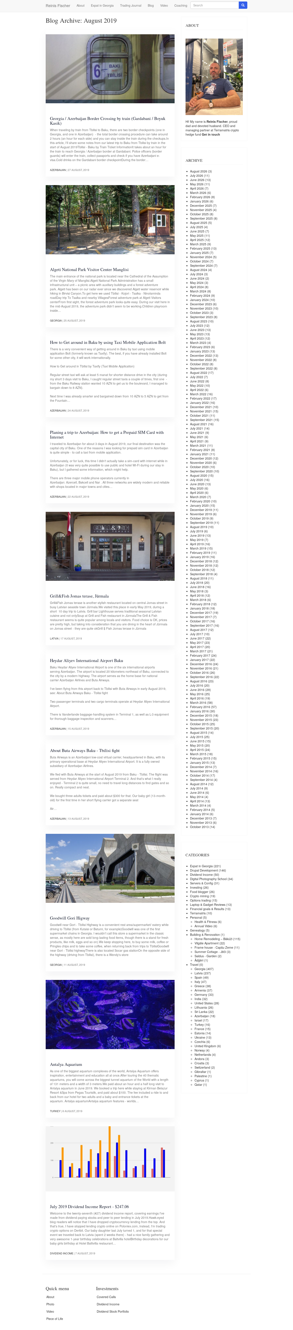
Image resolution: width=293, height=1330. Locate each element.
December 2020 (201, 458)
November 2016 (201, 668)
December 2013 (201, 818)
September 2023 (201, 317)
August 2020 (198, 475)
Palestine (201, 1076)
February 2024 (200, 295)
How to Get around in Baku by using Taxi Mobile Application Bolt (108, 342)
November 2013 (201, 822)
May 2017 (197, 642)
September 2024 (201, 265)
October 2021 (199, 415)
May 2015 (197, 745)
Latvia (54, 638)
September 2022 (201, 368)
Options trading (200, 900)
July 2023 (196, 325)
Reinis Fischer (58, 5)
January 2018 (199, 608)
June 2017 (197, 638)
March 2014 (198, 805)
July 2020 (196, 480)
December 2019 (201, 510)
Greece (200, 986)
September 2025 (201, 218)
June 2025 (197, 231)
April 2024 (197, 287)
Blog (151, 5)
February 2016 (200, 707)
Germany (201, 994)
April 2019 (197, 544)
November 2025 (201, 210)
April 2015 (197, 749)
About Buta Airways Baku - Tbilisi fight (85, 750)
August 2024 (198, 270)
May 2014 (197, 797)
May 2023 (197, 334)
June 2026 (197, 180)
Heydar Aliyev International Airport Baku (86, 660)
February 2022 (200, 398)
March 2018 (198, 600)
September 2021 (201, 420)
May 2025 (197, 235)
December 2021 (201, 407)
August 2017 (198, 630)
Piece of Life (54, 1319)
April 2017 (197, 647)
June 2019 (197, 535)
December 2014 (201, 767)
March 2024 (198, 291)
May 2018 (197, 591)
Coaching (180, 5)
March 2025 (198, 244)
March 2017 (198, 651)
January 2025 (199, 252)
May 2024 (197, 282)
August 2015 (198, 732)
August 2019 (198, 527)
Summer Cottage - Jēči (210, 952)
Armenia (200, 990)
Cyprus (199, 1080)
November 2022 (201, 360)
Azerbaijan (58, 170)
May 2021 (197, 437)
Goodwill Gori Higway (70, 918)
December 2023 (201, 304)
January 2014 (199, 814)
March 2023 (198, 342)
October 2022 (199, 364)
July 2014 (196, 788)
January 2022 (199, 402)
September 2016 (201, 677)
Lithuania (201, 1007)
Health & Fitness (206, 922)
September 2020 (201, 471)
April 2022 (197, 390)
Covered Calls (106, 1297)
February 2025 (200, 248)
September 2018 (201, 574)
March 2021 (198, 445)
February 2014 (200, 809)
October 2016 (199, 672)
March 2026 (198, 192)
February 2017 (200, 655)
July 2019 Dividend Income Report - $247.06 (89, 1206)
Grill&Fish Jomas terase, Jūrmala (79, 596)
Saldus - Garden (206, 956)
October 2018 (199, 570)
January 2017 (199, 660)
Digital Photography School (208, 879)
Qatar (198, 1084)
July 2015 (196, 737)
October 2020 (199, 467)
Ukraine (200, 1037)
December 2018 (201, 561)
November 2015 (201, 719)
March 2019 (198, 548)
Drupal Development (204, 870)
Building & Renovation (205, 934)
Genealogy (197, 930)
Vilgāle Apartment (207, 943)
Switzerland (202, 1067)
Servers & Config (201, 883)
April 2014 (197, 801)
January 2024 (199, 300)
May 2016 (197, 694)
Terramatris (222, 130)
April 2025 (197, 240)
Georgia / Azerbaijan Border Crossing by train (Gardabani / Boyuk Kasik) (107, 120)
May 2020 (197, 488)
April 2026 (197, 188)
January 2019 (199, 557)
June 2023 (197, 330)
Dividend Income (61, 1253)
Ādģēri (199, 960)
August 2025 (198, 222)
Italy (197, 982)
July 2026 (196, 175)
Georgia (56, 320)
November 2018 (201, 565)
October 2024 (199, 261)
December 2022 (201, 355)
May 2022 (197, 385)
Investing (196, 887)
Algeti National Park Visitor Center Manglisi (89, 269)
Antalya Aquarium (66, 1064)
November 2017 (201, 617)
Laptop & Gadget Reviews (207, 904)
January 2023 (199, 351)
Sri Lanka (201, 1011)
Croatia (199, 1063)
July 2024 (196, 274)
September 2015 (201, 728)
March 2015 (198, 754)
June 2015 (197, 741)
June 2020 (197, 484)
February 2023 (200, 347)
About (81, 5)
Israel (198, 1020)
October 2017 (199, 621)
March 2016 (198, 702)
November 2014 (201, 771)
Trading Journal (130, 5)
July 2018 (196, 582)
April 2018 (197, 595)
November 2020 (201, 462)
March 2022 (198, 394)
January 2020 (199, 505)
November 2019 (201, 514)
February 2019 (200, 552)
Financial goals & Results (207, 909)
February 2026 (200, 197)
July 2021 (196, 428)
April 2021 (197, 441)
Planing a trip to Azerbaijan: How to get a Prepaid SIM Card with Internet (107, 434)
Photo (50, 1304)
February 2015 (200, 758)
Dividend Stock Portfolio (113, 1311)
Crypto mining (199, 896)
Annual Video (204, 926)
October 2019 (199, 518)
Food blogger (199, 892)
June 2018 (197, 587)
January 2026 (199, 201)
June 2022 (197, 381)
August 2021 (198, 424)
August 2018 (198, 578)
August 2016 (198, 681)
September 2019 (201, 522)
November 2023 (201, 308)
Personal (196, 917)
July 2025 (196, 227)
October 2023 (199, 312)
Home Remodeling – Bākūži (213, 939)
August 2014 (198, 784)
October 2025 (199, 214)
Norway (200, 1050)
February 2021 (200, 450)
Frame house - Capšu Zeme (214, 947)
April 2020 (197, 492)
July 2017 (196, 634)
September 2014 (201, 779)
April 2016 (197, 698)
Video (164, 5)
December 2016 (201, 664)
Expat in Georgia (102, 5)
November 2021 (201, 411)
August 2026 (198, 171)
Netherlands (203, 1054)
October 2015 (199, 724)
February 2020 (200, 501)
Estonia (200, 1033)
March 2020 (198, 497)
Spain (198, 977)
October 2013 (199, 827)
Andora (199, 1059)
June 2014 (197, 792)
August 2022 (198, 372)
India (198, 999)
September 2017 (201, 625)
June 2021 (197, 432)
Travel (194, 964)
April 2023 (197, 338)
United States (204, 1003)
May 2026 (197, 184)
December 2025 (201, 205)
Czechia (200, 1041)
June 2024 (197, 278)
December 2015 (201, 715)
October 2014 (199, 775)
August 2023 (198, 321)
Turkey (55, 1111)
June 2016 (197, 689)
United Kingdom (205, 1046)
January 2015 (199, 762)
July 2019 (196, 531)
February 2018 (200, 604)
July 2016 (196, 685)
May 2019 (197, 540)
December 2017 (201, 612)
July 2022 (196, 377)
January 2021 (199, 454)
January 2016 (199, 711)
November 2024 (201, 257)
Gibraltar (200, 1071)
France (199, 1029)
